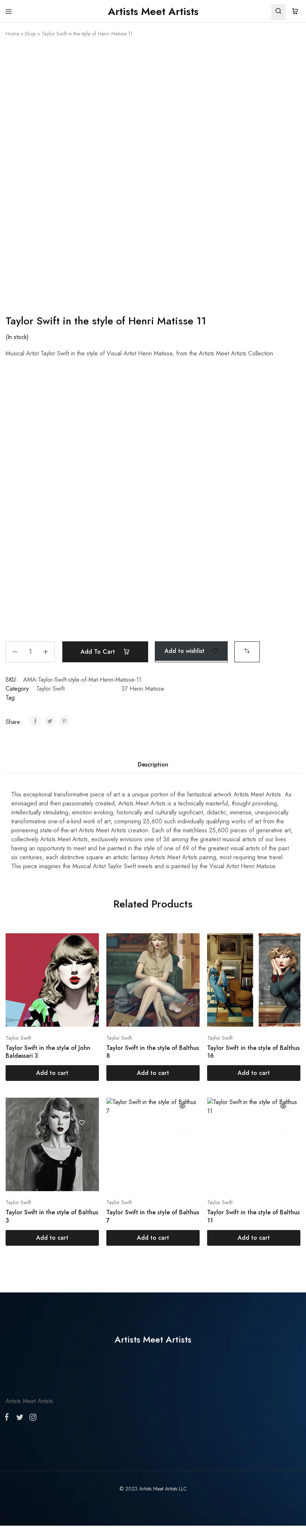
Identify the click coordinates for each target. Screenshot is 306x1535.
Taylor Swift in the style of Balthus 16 (253, 1052)
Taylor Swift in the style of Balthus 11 (253, 1216)
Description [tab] (153, 764)
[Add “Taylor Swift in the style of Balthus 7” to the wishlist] (182, 1122)
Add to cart (99, 651)
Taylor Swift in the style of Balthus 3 (52, 1216)
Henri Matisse (146, 688)
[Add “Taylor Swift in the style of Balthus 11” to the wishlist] (283, 1122)
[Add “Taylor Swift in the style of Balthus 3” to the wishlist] (81, 1122)
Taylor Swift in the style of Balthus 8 (152, 1052)
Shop (30, 33)
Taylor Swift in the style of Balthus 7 (152, 1216)
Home (12, 33)
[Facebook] (8, 1418)
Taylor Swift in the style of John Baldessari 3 (48, 1052)
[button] (247, 651)
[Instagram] (31, 1418)
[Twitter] (19, 1418)
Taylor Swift (50, 688)
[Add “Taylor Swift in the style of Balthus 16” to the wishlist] (283, 958)
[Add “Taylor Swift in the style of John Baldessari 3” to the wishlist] (81, 958)
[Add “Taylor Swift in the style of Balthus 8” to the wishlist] (182, 958)
